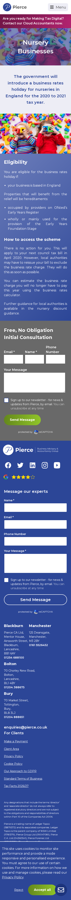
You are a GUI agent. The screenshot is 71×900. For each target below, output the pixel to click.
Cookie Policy (13, 764)
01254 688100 (14, 657)
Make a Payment (16, 741)
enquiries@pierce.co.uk (25, 727)
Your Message (15, 370)
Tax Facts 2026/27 (16, 786)
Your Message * (15, 551)
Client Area (11, 749)
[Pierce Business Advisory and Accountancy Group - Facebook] (8, 465)
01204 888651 (14, 717)
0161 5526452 (38, 645)
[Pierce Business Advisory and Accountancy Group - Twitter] (20, 465)
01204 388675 (14, 687)
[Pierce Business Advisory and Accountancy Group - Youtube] (57, 465)
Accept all (42, 890)
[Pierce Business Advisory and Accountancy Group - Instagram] (45, 465)
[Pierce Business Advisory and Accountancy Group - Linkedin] (32, 465)
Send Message (22, 420)
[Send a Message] (61, 890)
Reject (18, 890)
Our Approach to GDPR (20, 771)
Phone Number (52, 349)
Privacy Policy (13, 756)
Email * (9, 352)
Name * (31, 352)
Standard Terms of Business (23, 778)
